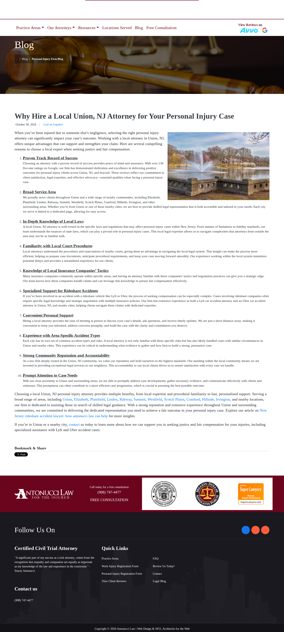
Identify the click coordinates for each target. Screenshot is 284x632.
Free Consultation (161, 27)
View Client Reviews (114, 581)
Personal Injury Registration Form (122, 573)
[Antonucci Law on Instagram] (255, 530)
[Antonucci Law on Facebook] (246, 530)
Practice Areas (110, 558)
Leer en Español (53, 124)
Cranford (193, 399)
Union (67, 399)
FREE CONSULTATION (109, 500)
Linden (112, 399)
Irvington (223, 399)
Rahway (126, 399)
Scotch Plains (174, 399)
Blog (139, 27)
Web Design (144, 628)
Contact (157, 573)
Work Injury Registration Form (120, 566)
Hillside (208, 399)
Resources (86, 27)
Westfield (155, 399)
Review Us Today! (164, 566)
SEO (158, 628)
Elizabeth (81, 399)
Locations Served (117, 27)
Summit (140, 399)
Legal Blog (159, 581)
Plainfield (97, 399)
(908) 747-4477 (109, 492)
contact (74, 424)
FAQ (155, 558)
